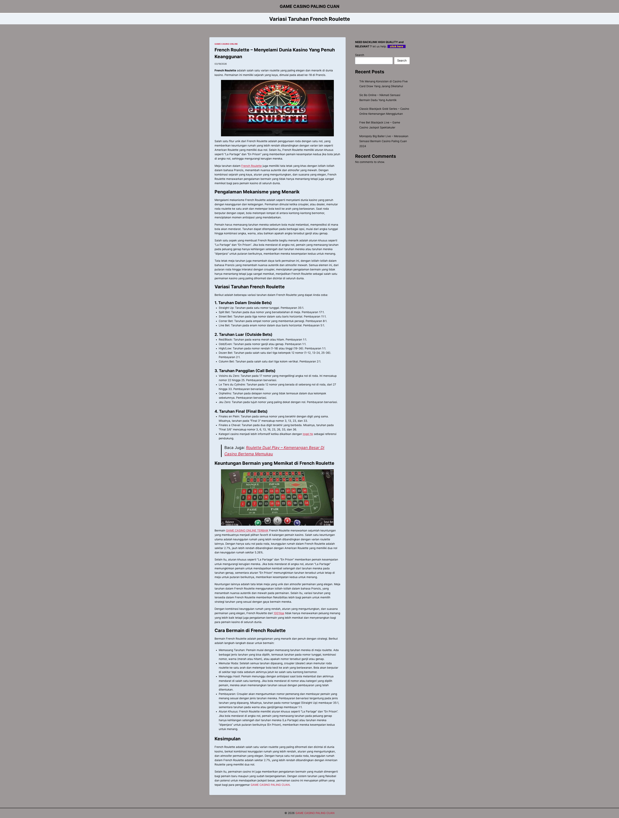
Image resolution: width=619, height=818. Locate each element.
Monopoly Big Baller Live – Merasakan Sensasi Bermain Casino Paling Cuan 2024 (383, 141)
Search (359, 55)
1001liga (279, 613)
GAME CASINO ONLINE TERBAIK (247, 530)
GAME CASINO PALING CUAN (270, 784)
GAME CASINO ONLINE (226, 44)
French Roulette (251, 165)
